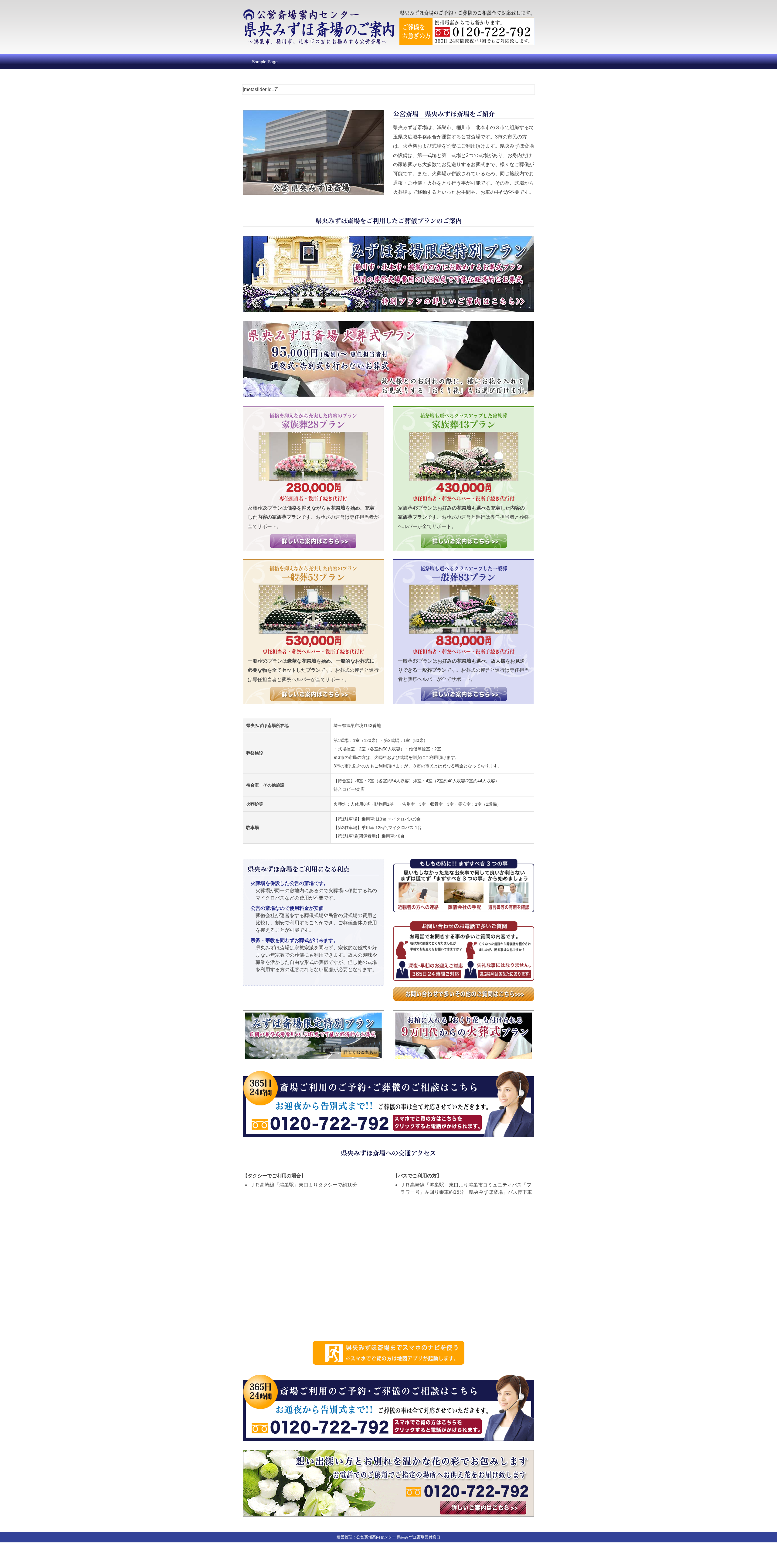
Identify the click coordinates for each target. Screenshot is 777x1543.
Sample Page (265, 61)
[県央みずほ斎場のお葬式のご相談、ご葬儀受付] (319, 13)
